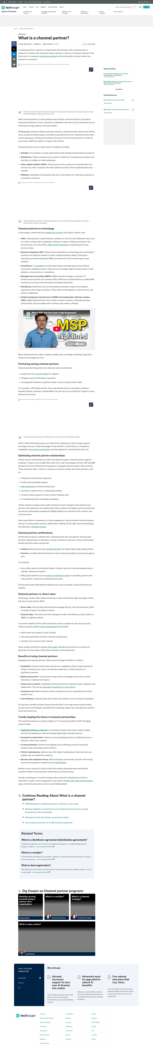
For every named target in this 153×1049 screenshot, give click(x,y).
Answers (68, 1022)
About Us (43, 1014)
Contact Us (43, 1026)
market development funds (57, 575)
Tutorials (94, 1035)
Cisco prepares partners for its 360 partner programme (48, 822)
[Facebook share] (14, 43)
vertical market (42, 374)
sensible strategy (38, 527)
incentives (29, 138)
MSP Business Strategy (66, 12)
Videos (93, 1039)
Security (20, 2)
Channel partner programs (26, 28)
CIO (26, 2)
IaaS (73, 733)
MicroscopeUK (12, 2)
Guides (93, 1014)
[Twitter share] (14, 49)
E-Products (69, 1030)
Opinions (94, 1018)
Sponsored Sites (52, 7)
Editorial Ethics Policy (46, 1018)
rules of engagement (49, 627)
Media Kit (43, 1039)
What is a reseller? (31, 852)
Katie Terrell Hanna (26, 44)
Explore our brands (143, 2)
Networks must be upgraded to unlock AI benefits (91, 981)
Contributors (70, 1014)
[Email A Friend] (14, 64)
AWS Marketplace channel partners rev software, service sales (52, 804)
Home (15, 28)
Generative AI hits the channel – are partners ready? (47, 817)
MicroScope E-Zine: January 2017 (114, 100)
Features (31, 7)
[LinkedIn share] (14, 54)
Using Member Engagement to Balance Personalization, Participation (116, 74)
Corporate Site (44, 1043)
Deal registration (28, 486)
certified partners (53, 549)
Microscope (22, 978)
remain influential (60, 245)
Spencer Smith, (47, 44)
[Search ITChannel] (10, 5)
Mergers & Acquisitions (85, 12)
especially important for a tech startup (58, 687)
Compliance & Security (27, 12)
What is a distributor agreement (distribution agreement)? (54, 839)
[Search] (134, 7)
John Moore (37, 44)
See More (119, 89)
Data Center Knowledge (35, 2)
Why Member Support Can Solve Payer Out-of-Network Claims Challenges (118, 82)
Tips (37, 7)
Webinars (43, 7)
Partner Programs (102, 12)
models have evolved (54, 232)
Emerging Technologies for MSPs (48, 12)
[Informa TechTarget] (4, 2)
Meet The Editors (45, 1022)
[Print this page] (14, 59)
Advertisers (43, 1030)
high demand (60, 762)
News (25, 7)
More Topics (118, 11)
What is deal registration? (36, 865)
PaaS (64, 733)
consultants (40, 266)
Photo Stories (95, 1022)
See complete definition (44, 846)
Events (68, 1035)
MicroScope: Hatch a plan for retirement (116, 109)
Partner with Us (45, 1035)
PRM (53, 511)
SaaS (59, 733)
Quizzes (93, 1026)
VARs (50, 245)
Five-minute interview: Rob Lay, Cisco (120, 979)
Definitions (69, 1026)
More (61, 7)
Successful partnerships (39, 449)
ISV (80, 300)
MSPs (54, 276)
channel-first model (48, 647)
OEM (29, 300)
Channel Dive (47, 2)
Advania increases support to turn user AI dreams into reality (61, 982)
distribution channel (48, 56)
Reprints (68, 1018)
